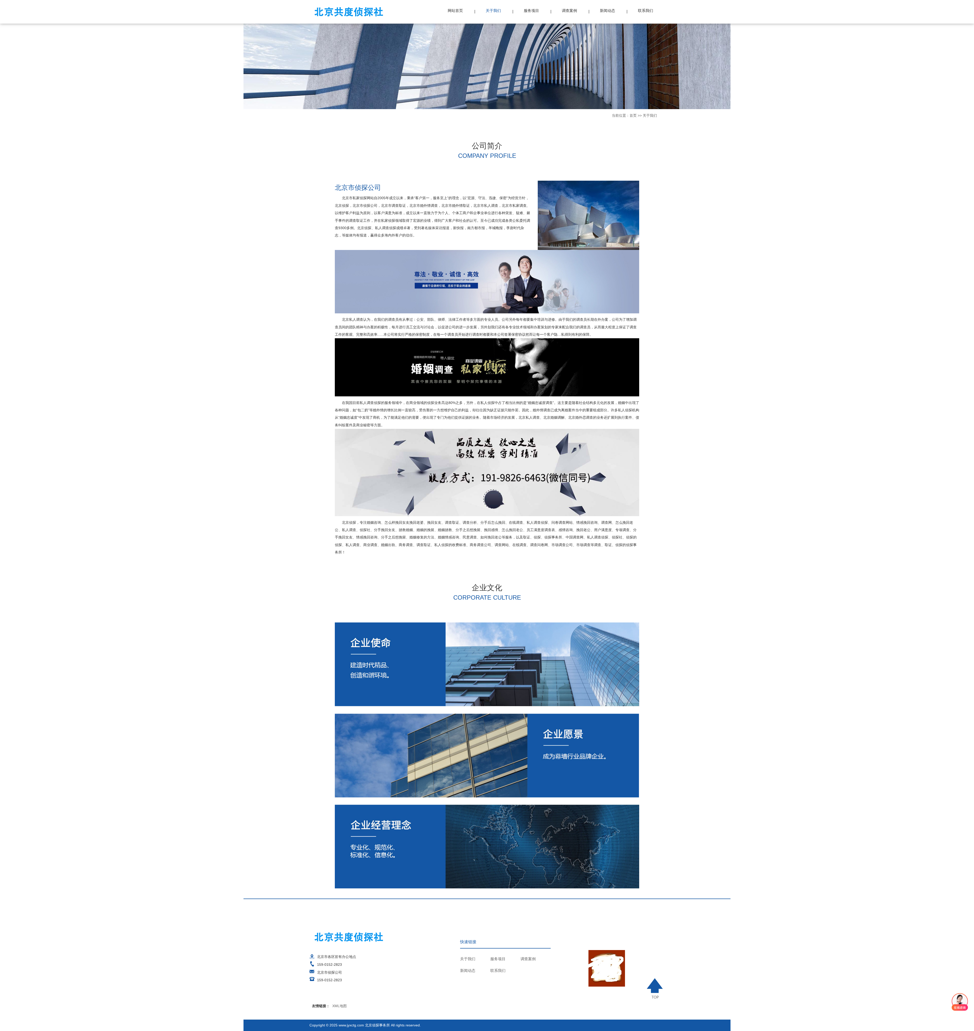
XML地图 (339, 1006)
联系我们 (645, 10)
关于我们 (493, 10)
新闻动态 (607, 10)
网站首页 (455, 10)
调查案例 (569, 10)
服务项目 (531, 10)
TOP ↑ (656, 988)
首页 (633, 115)
